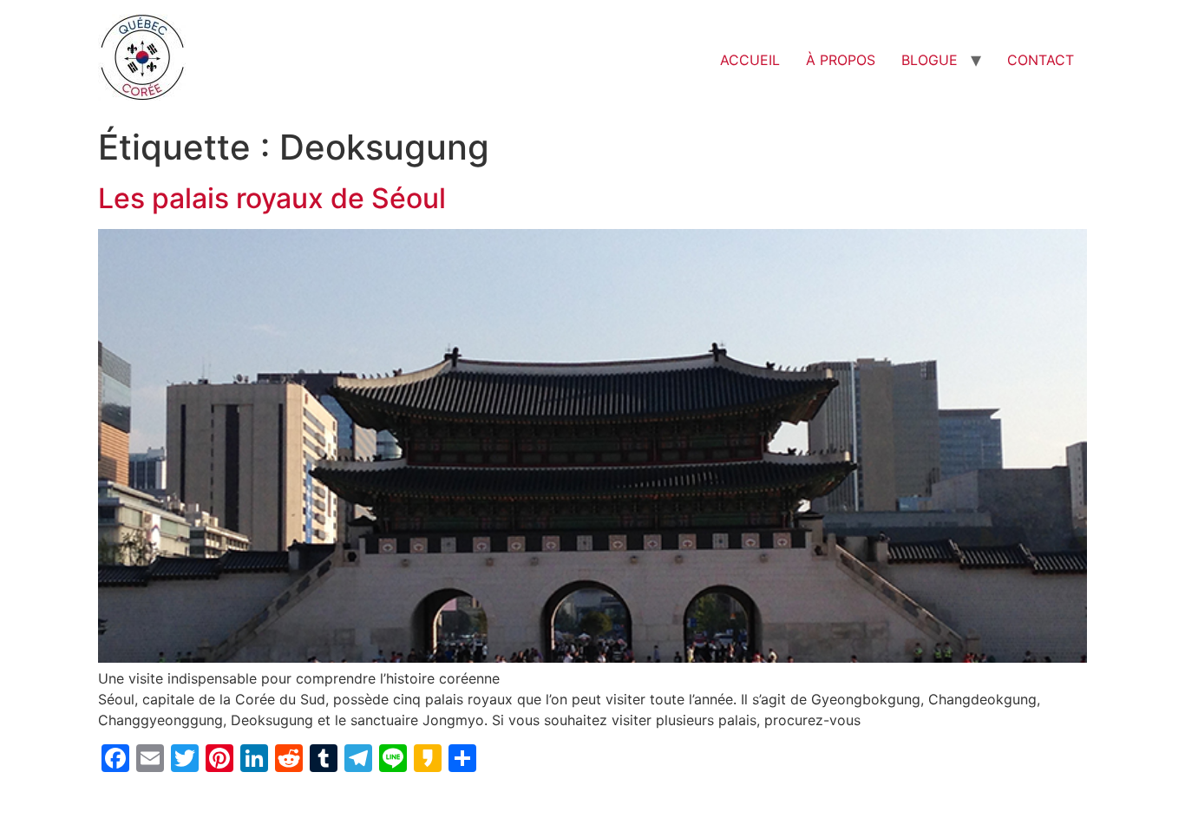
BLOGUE (929, 60)
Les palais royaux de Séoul (272, 198)
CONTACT (1040, 60)
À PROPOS (840, 60)
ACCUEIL (750, 60)
